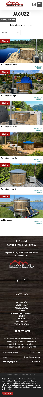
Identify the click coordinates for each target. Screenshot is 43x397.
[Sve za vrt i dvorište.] (14, 4)
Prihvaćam (7, 393)
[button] (39, 4)
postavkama (34, 385)
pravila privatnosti (29, 387)
